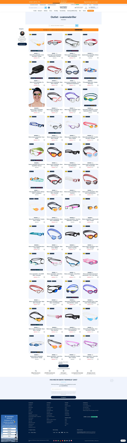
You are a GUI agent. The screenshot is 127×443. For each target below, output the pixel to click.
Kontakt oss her (22, 44)
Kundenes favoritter (68, 405)
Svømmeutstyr (67, 410)
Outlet (66, 407)
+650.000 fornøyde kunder (52, 4)
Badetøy (45, 10)
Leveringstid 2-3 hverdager (34, 4)
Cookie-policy (30, 419)
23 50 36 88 (85, 4)
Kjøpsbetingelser (49, 422)
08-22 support (63, 372)
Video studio (30, 421)
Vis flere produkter (63, 365)
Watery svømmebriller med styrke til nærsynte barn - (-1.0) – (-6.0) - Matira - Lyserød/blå (90, 275)
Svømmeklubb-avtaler (50, 410)
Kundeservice (30, 404)
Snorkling (56, 10)
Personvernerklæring (50, 421)
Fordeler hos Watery (49, 413)
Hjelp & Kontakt (95, 4)
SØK (76, 25)
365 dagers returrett (43, 4)
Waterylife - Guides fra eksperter (51, 419)
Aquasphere (66, 423)
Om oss (90, 4)
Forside (35, 10)
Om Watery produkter (50, 407)
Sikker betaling (31, 407)
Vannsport (40, 10)
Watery (66, 419)
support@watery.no (88, 405)
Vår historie (48, 405)
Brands (84, 10)
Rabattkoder (30, 413)
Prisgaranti (30, 408)
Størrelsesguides (31, 418)
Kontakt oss (30, 405)
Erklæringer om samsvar (32, 427)
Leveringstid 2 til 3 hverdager (77, 372)
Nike (65, 425)
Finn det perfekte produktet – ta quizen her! (35, 416)
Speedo (66, 420)
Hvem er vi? (48, 404)
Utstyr (50, 10)
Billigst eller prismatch (35, 372)
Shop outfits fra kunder (32, 422)
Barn (80, 10)
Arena (66, 422)
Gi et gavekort (31, 425)
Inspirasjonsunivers (31, 424)
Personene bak (49, 408)
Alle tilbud (66, 404)
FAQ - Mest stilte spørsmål (50, 416)
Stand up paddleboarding (72, 10)
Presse (48, 418)
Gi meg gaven (63, 397)
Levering (30, 410)
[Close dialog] (17, 415)
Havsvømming (62, 10)
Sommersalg (90, 10)
